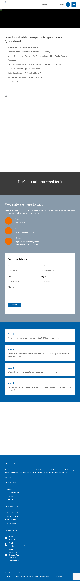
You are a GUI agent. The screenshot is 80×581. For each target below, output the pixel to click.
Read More (8, 477)
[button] (74, 5)
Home (9, 489)
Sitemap (10, 499)
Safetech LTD (58, 576)
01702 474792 (20, 222)
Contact (62, 4)
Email (43, 266)
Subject (43, 277)
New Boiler (11, 520)
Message (11, 287)
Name (10, 266)
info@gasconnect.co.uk (24, 232)
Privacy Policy (24, 573)
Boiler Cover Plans (14, 513)
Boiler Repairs (12, 523)
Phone (10, 277)
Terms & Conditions (11, 573)
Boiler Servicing (13, 516)
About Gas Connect (48, 4)
